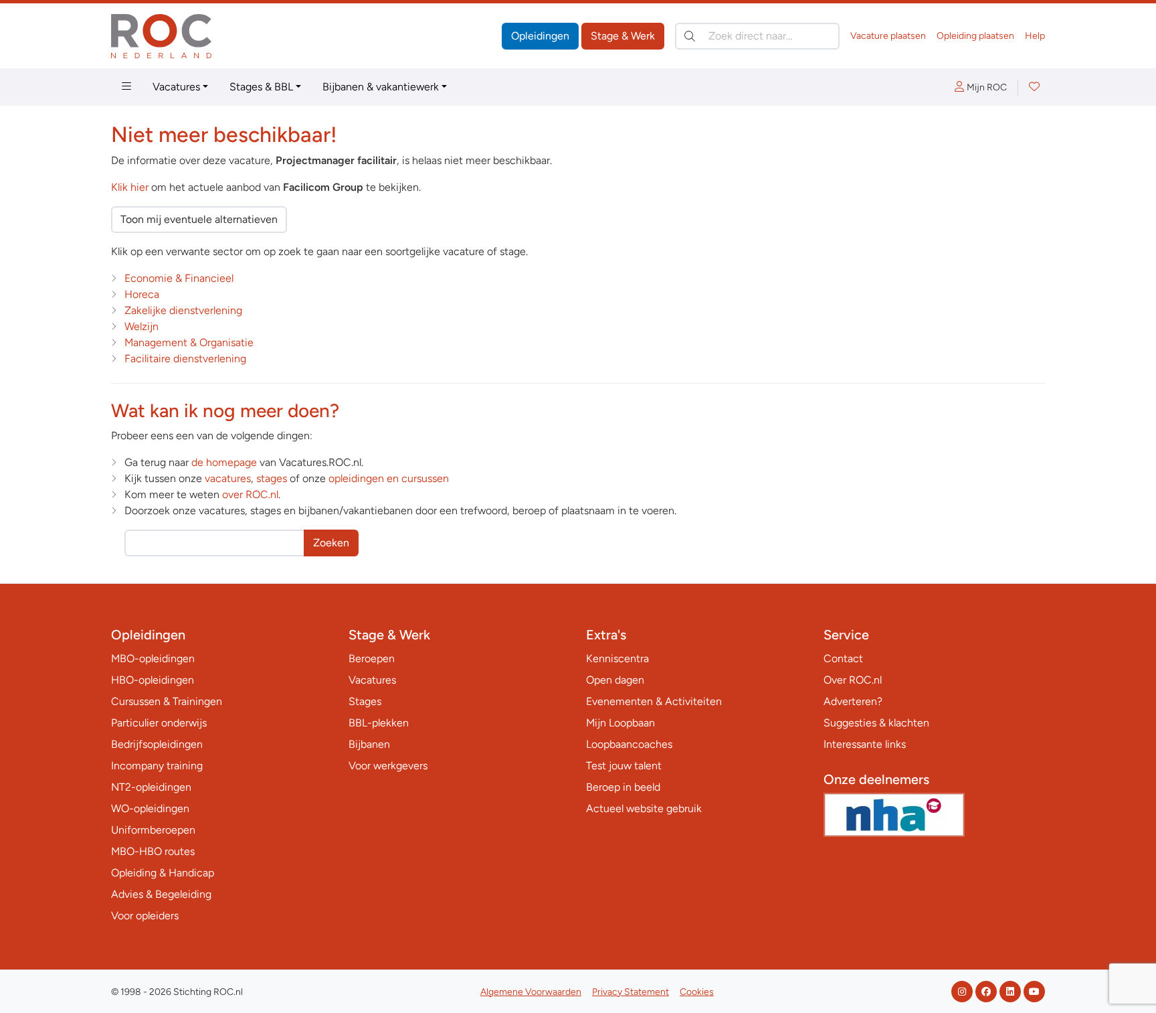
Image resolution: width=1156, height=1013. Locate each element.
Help (1035, 36)
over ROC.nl (250, 494)
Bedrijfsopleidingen (157, 744)
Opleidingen (540, 35)
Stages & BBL (261, 86)
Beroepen (372, 658)
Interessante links (865, 744)
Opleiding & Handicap (162, 872)
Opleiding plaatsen (975, 36)
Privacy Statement (630, 992)
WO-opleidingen (150, 808)
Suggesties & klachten (876, 722)
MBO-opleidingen (153, 658)
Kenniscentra (617, 658)
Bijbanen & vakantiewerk (380, 86)
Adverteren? (853, 701)
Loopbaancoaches (629, 744)
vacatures (228, 478)
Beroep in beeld (623, 787)
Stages (365, 701)
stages (271, 478)
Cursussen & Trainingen (166, 701)
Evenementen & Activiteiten (654, 701)
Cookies (697, 992)
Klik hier (130, 187)
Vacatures (176, 86)
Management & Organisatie (189, 342)
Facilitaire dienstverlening (185, 358)
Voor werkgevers (388, 765)
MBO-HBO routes (153, 851)
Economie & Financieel (178, 278)
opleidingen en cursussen (388, 478)
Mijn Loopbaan (620, 722)
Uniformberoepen (153, 830)
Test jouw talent (624, 765)
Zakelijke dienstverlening (183, 310)
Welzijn (141, 326)
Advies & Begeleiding (161, 894)
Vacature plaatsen (888, 36)
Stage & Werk (623, 35)
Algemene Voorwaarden (530, 992)
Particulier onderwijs (159, 722)
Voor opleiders (145, 915)
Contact (843, 658)
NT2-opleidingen (151, 787)
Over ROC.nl (853, 680)
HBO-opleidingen (152, 680)
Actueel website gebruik (644, 808)
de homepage (224, 462)
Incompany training (157, 765)
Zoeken (331, 542)
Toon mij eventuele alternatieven (199, 219)
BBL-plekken (379, 722)
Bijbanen (369, 744)
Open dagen (615, 680)
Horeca (141, 294)
